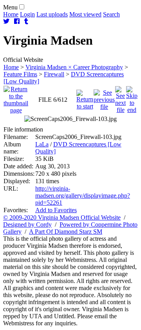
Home (10, 14)
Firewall (54, 74)
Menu (10, 7)
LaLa (42, 144)
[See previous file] (104, 97)
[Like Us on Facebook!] (17, 21)
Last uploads (52, 14)
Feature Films (20, 74)
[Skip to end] (131, 97)
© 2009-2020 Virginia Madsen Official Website (62, 217)
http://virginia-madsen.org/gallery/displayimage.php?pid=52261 (82, 195)
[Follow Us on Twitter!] (6, 21)
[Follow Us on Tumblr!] (26, 21)
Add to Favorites (56, 210)
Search (111, 14)
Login (27, 14)
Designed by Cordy (27, 224)
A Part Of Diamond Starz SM (65, 231)
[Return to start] (84, 97)
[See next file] (120, 97)
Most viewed (85, 14)
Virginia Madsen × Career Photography (74, 67)
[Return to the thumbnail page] (16, 97)
